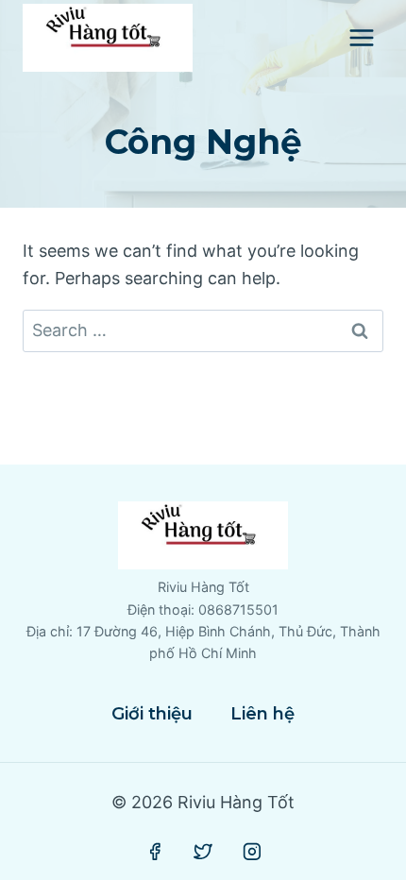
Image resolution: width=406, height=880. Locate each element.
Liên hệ (262, 713)
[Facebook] (155, 852)
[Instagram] (252, 852)
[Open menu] (361, 37)
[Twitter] (203, 852)
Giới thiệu (152, 713)
